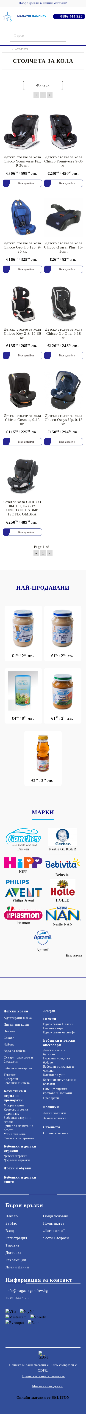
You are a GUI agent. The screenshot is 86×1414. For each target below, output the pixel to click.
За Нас (11, 1223)
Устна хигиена (14, 1134)
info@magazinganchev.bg (27, 1291)
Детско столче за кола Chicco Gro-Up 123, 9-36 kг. (22, 247)
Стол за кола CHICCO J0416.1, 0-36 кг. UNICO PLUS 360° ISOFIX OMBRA (22, 508)
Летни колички (54, 1113)
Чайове (9, 1044)
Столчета (51, 1127)
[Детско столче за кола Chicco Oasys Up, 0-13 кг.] (63, 390)
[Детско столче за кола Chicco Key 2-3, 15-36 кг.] (22, 304)
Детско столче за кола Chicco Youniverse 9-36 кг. (63, 161)
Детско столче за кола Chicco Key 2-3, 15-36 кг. (22, 333)
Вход (10, 1231)
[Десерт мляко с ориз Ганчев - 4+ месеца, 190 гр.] (63, 628)
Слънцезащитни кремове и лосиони (57, 1091)
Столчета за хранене (19, 1138)
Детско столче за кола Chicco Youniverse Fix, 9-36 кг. (22, 161)
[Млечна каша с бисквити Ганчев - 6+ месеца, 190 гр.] (23, 628)
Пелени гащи (53, 1028)
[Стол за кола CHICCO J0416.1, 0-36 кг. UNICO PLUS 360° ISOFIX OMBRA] (22, 476)
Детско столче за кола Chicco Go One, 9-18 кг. (63, 333)
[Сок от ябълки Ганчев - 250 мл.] (43, 753)
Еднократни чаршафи (59, 1032)
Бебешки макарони (18, 1068)
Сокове (9, 1038)
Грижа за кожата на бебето (18, 1128)
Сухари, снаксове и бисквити (18, 1059)
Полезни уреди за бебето (56, 1060)
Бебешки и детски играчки (20, 1148)
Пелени (49, 1019)
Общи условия (55, 1216)
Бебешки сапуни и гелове (18, 1120)
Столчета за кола (55, 1133)
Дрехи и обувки (17, 1168)
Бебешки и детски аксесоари (59, 1042)
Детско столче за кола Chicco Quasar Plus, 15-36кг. (63, 247)
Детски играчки (16, 1156)
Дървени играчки (17, 1160)
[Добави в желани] (38, 114)
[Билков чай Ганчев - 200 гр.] (23, 690)
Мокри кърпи (14, 1105)
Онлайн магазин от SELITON (43, 1397)
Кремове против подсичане (16, 1111)
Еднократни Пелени (58, 1024)
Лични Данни (17, 1267)
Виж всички (74, 955)
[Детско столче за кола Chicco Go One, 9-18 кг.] (63, 304)
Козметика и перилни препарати (15, 1095)
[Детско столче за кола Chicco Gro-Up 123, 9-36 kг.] (22, 218)
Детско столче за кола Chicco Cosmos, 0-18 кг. (22, 420)
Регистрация (16, 1238)
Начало (12, 1216)
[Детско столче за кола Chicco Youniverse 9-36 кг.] (63, 131)
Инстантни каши (16, 1024)
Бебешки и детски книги (20, 1179)
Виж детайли (26, 183)
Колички (51, 1107)
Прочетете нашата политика (43, 1376)
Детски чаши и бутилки (54, 1052)
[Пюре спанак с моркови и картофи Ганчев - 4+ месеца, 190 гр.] (63, 690)
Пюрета (9, 1031)
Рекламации (16, 1260)
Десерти (49, 1011)
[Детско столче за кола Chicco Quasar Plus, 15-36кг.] (63, 218)
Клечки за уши (54, 1075)
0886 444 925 (71, 16)
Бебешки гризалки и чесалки (58, 1068)
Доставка (13, 1253)
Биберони (11, 1079)
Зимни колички (55, 1118)
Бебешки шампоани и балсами (59, 1082)
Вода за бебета (15, 1051)
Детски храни (16, 1011)
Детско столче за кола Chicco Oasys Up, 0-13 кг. (63, 420)
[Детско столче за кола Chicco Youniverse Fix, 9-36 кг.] (22, 131)
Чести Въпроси (56, 1238)
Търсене (12, 1245)
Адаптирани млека (18, 1018)
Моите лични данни (47, 1386)
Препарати (51, 1098)
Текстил (10, 1075)
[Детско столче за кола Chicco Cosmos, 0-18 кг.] (22, 390)
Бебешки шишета (17, 1083)
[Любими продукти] (73, 36)
